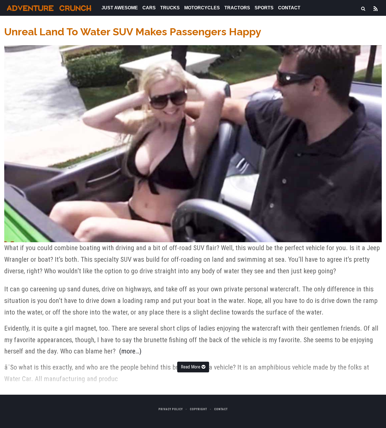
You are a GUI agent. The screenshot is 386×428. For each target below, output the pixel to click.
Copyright (198, 409)
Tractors (237, 7)
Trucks (170, 7)
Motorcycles (202, 7)
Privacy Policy (171, 409)
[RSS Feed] (375, 8)
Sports (264, 7)
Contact (289, 7)
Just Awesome (119, 7)
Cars (149, 7)
